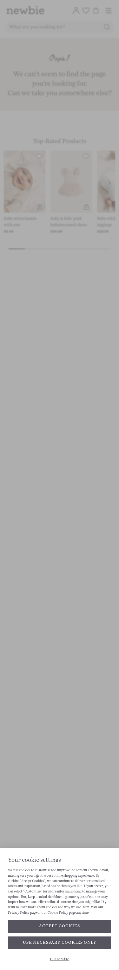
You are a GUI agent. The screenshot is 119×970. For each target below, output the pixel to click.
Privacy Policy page (22, 912)
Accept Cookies (59, 926)
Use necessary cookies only (59, 942)
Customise (59, 959)
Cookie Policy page (62, 912)
